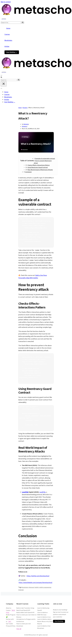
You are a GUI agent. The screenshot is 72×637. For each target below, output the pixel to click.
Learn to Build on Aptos (44, 619)
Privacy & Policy (10, 626)
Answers (25, 108)
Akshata (26, 124)
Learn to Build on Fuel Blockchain (43, 627)
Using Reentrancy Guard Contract (38, 167)
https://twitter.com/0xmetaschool (38, 576)
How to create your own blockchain (23, 625)
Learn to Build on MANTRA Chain (42, 614)
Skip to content (6, 2)
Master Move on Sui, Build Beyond (45, 623)
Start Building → (11, 52)
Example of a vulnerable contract (45, 159)
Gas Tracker (9, 624)
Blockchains (8, 40)
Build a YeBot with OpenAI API (25, 612)
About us (8, 608)
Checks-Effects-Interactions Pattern (39, 165)
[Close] (3, 83)
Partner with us (10, 620)
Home (8, 28)
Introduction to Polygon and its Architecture (25, 620)
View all (18, 629)
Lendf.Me (25, 492)
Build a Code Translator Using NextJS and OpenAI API (25, 609)
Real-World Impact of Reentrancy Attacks (40, 170)
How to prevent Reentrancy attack (43, 162)
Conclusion (28, 172)
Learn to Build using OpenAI (43, 609)
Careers (10, 611)
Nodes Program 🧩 (10, 616)
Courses (7, 34)
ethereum (31, 587)
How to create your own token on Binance (26, 616)
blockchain (25, 587)
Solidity (37, 587)
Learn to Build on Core (44, 617)
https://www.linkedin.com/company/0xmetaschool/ (35, 582)
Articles (6, 46)
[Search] (22, 23)
